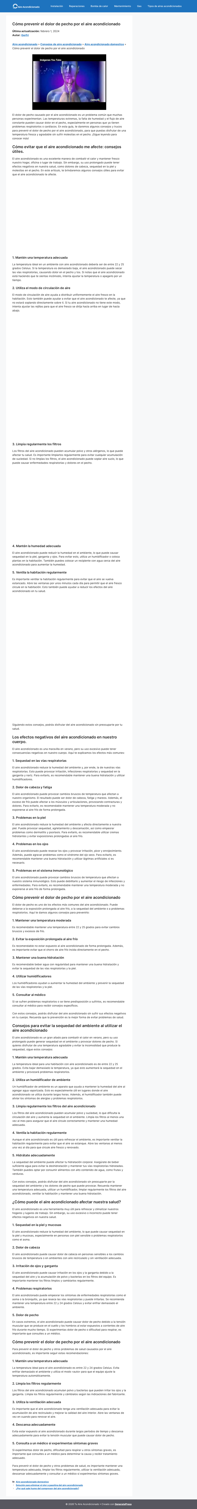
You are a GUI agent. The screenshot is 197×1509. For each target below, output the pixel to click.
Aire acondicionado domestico (104, 44)
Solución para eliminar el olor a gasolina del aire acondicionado (49, 1485)
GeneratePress (123, 1504)
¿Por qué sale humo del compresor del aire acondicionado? (47, 1488)
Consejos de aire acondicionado (61, 44)
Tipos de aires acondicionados (165, 6)
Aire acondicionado (24, 44)
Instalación (57, 6)
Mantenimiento (122, 6)
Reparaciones (76, 6)
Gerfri (25, 35)
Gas (139, 6)
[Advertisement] (69, 202)
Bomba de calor (99, 6)
